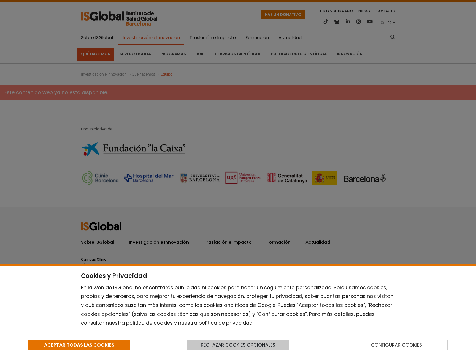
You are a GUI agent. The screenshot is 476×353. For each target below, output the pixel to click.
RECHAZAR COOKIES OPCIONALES (238, 345)
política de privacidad (226, 322)
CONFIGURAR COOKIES (396, 345)
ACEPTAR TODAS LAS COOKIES (79, 345)
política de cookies (149, 322)
